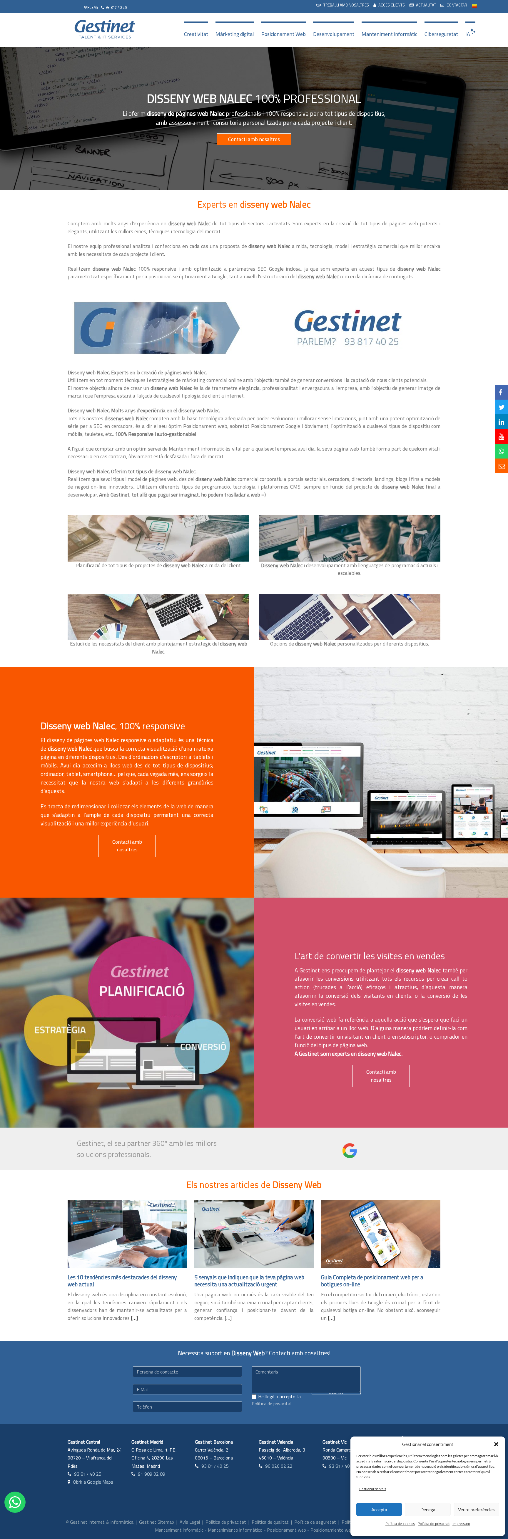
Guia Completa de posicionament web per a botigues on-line (372, 1280)
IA (467, 34)
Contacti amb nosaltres (254, 139)
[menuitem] (342, 5)
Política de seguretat (315, 1521)
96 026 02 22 (279, 1466)
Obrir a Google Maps (93, 1481)
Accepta (379, 1509)
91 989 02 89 (151, 1473)
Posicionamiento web (331, 1529)
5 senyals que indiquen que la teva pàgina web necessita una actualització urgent (249, 1280)
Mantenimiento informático (235, 1529)
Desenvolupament (333, 34)
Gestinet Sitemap (156, 1521)
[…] (134, 1318)
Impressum (461, 1523)
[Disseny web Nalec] (156, 327)
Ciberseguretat (441, 34)
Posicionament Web (283, 34)
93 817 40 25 (116, 7)
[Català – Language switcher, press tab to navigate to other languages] (474, 5)
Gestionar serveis (372, 1489)
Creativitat (196, 34)
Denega (427, 1509)
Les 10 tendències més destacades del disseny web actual (122, 1280)
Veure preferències (476, 1509)
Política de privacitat (433, 1523)
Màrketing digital (234, 34)
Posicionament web (286, 1529)
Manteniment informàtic (389, 34)
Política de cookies (400, 1523)
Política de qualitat (270, 1521)
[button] (496, 1444)
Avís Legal (190, 1521)
